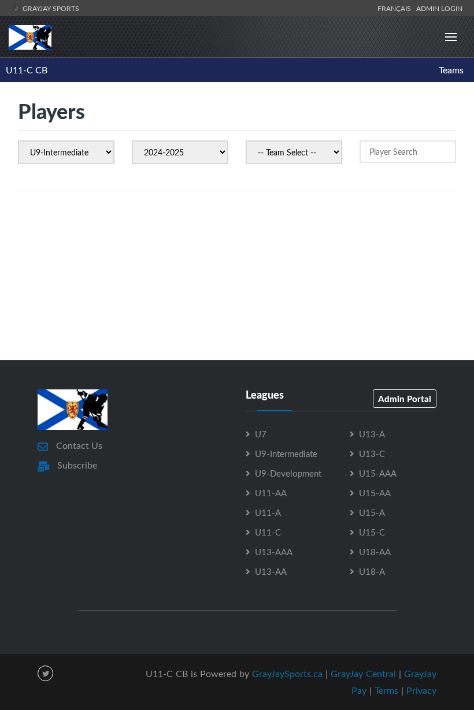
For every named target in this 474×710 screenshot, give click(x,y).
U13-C (372, 453)
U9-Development (288, 473)
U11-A (268, 512)
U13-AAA (273, 551)
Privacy (421, 690)
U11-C (268, 532)
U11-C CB (26, 70)
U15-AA (375, 493)
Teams (451, 70)
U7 (260, 434)
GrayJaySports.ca (287, 673)
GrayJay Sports (50, 8)
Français (395, 8)
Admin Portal (404, 398)
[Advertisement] (237, 308)
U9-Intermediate (286, 453)
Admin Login (439, 8)
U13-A (372, 434)
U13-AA (271, 571)
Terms (386, 690)
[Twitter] (45, 673)
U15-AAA (378, 473)
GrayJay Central (363, 673)
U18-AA (375, 551)
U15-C (372, 532)
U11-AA (271, 493)
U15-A (372, 512)
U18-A (372, 571)
